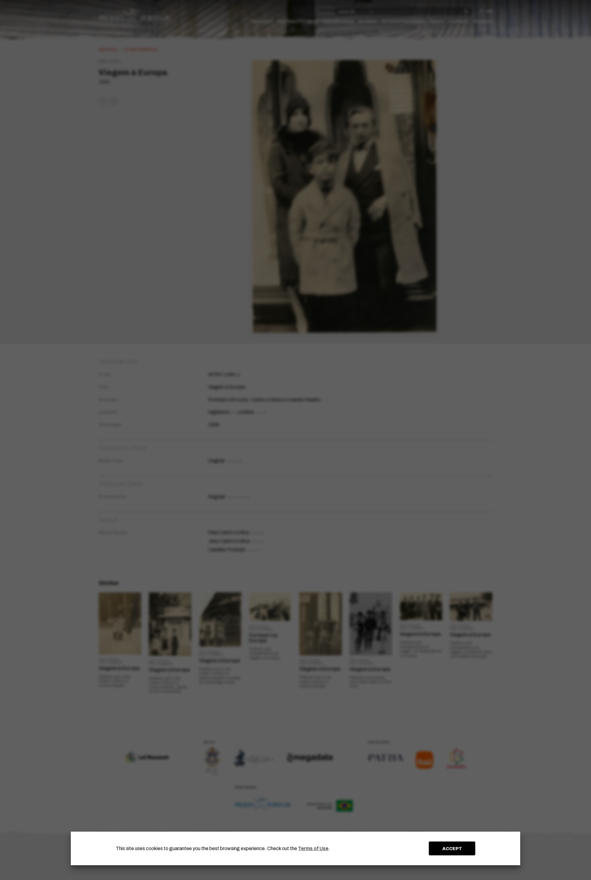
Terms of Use (313, 848)
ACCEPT (452, 848)
